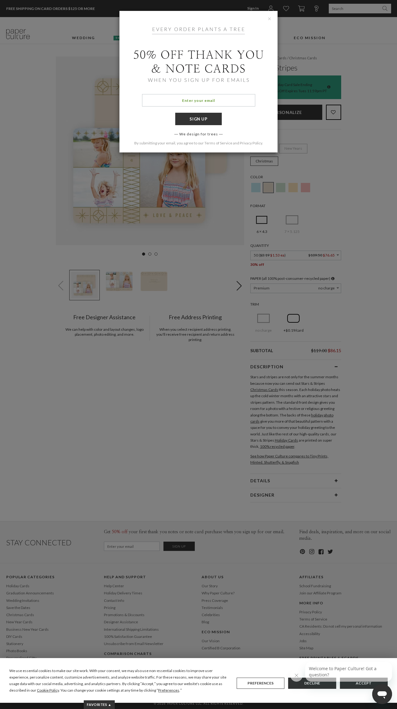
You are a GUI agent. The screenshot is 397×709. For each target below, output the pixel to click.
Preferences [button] (168, 690)
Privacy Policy (251, 143)
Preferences (261, 683)
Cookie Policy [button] (48, 690)
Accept (364, 683)
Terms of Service (218, 143)
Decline (312, 683)
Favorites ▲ (99, 704)
